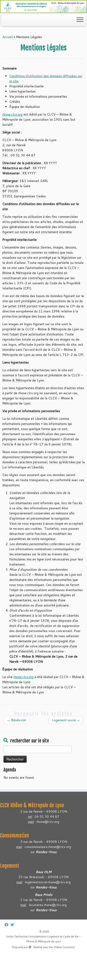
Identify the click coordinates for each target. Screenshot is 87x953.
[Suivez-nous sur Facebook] (7, 924)
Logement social (66, 720)
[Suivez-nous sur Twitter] (13, 924)
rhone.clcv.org (12, 114)
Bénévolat (16, 720)
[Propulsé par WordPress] (30, 946)
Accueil (7, 37)
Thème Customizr (64, 947)
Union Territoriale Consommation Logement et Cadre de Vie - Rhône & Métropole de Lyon (43, 939)
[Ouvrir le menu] (80, 20)
